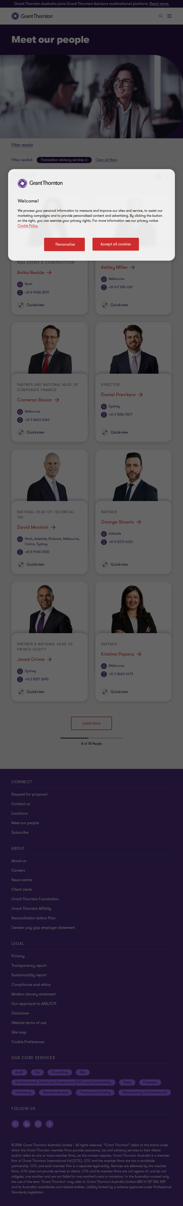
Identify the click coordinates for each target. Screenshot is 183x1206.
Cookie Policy (28, 225)
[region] (91, 215)
